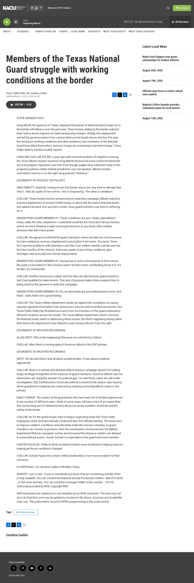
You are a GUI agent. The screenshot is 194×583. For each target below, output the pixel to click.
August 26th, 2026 (152, 70)
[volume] (15, 22)
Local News (78, 31)
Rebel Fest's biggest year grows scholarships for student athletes (160, 58)
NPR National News (25, 512)
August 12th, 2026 (152, 118)
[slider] (20, 21)
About (7, 31)
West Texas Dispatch (142, 31)
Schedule (23, 31)
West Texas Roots (114, 31)
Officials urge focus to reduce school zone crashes (162, 92)
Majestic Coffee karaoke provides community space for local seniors (161, 106)
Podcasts (94, 31)
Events (63, 31)
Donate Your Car (45, 31)
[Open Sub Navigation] (13, 31)
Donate (183, 8)
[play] (6, 22)
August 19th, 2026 (152, 80)
